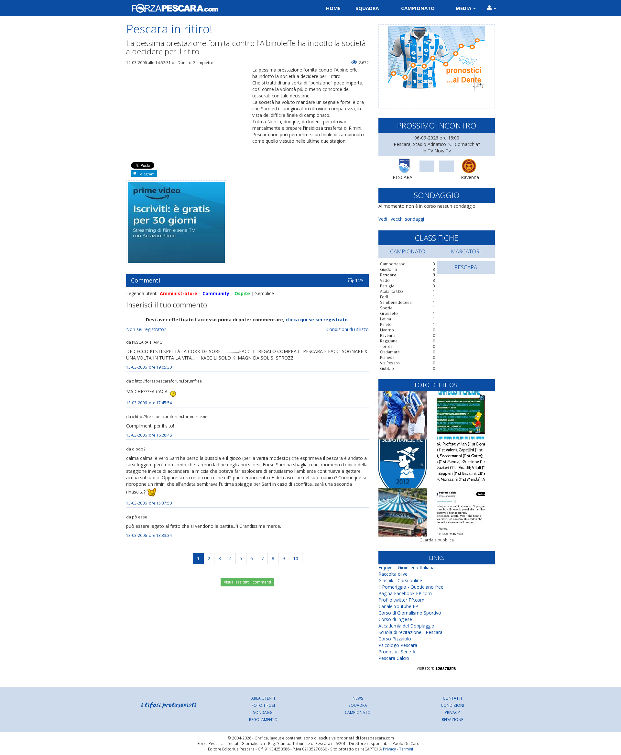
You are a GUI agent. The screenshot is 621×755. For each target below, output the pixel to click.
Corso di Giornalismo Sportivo (409, 613)
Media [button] (464, 8)
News (358, 698)
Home (333, 8)
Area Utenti (263, 698)
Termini (406, 748)
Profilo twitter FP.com (401, 600)
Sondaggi (263, 712)
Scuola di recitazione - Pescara (410, 632)
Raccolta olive (393, 574)
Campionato (418, 8)
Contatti (452, 698)
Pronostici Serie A (396, 652)
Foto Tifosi (263, 705)
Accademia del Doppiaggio (406, 626)
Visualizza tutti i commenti (247, 582)
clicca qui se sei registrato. (317, 319)
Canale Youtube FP (398, 606)
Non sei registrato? (146, 329)
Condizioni (452, 705)
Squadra (367, 8)
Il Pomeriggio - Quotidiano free (410, 587)
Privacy (452, 712)
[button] (492, 8)
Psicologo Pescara (397, 645)
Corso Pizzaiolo (394, 639)
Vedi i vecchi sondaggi (401, 219)
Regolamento (263, 719)
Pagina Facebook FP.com (405, 593)
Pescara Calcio (393, 658)
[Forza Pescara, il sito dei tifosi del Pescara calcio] (216, 8)
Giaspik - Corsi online (400, 580)
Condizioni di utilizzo (347, 329)
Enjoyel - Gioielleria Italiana (406, 567)
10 (295, 558)
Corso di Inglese (395, 619)
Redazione (452, 719)
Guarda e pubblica (436, 540)
